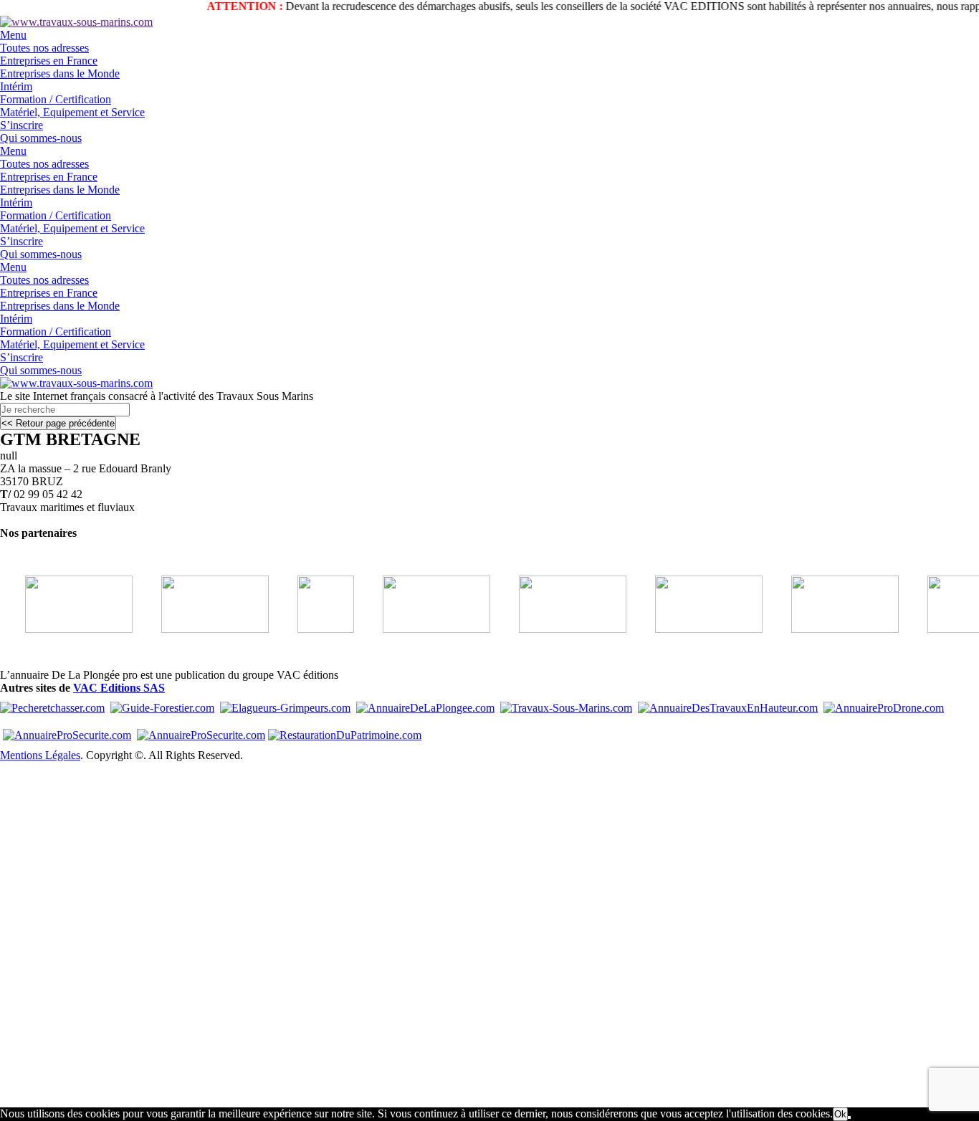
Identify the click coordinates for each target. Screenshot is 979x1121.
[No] (849, 1117)
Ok (840, 1114)
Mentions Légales (40, 755)
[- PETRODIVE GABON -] (201, 629)
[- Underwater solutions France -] (831, 629)
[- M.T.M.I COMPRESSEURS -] (312, 629)
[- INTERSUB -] (559, 629)
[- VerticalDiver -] (695, 629)
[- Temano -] (423, 629)
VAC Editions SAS (119, 688)
